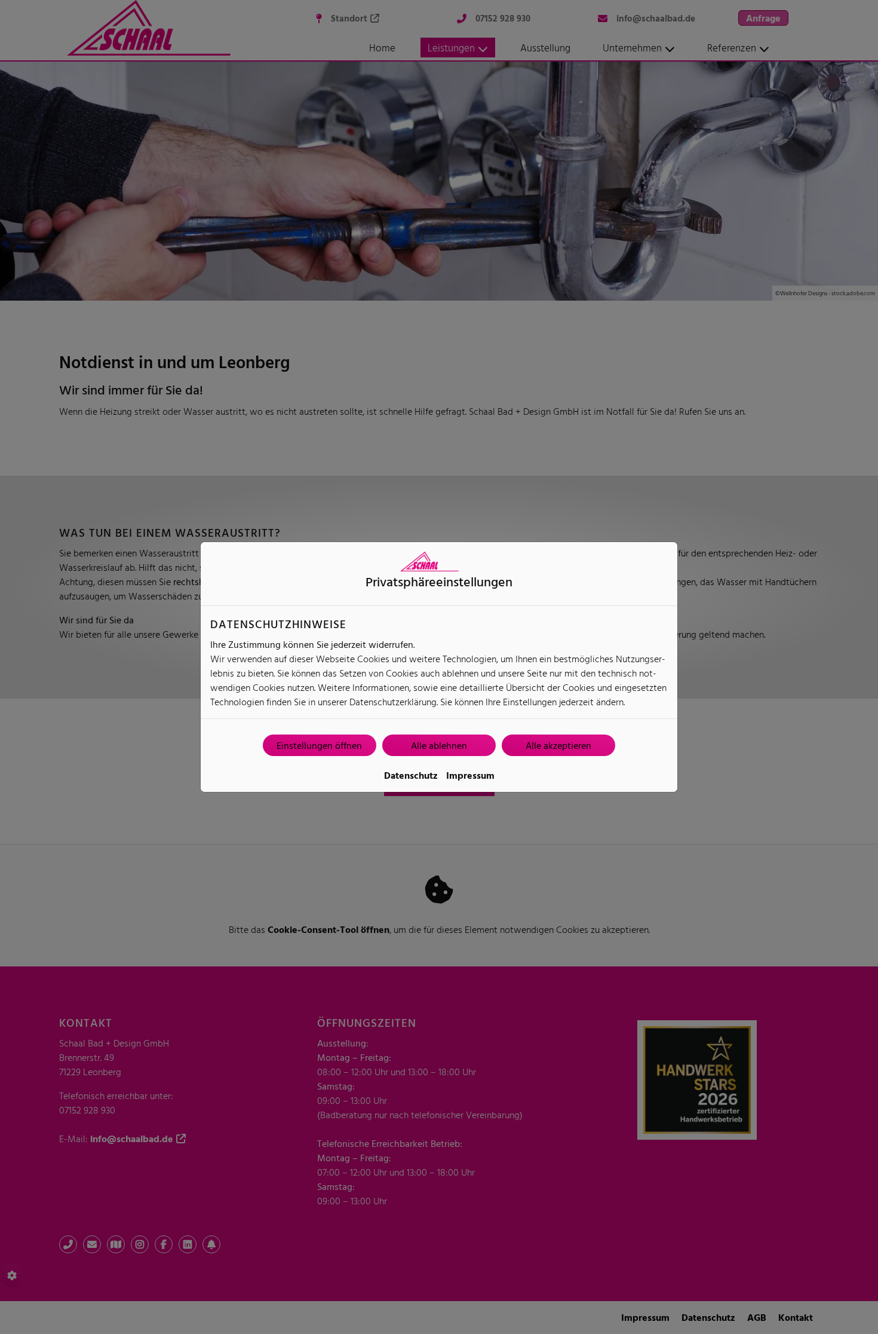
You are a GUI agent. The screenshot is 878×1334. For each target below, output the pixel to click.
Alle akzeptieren (558, 745)
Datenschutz (411, 775)
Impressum (470, 775)
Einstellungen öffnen (319, 745)
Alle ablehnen (439, 745)
